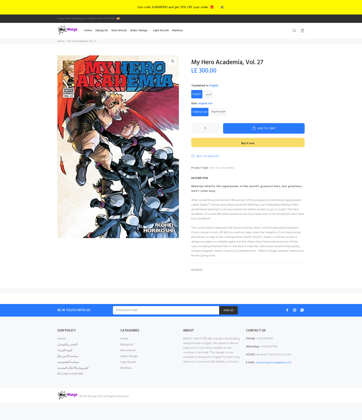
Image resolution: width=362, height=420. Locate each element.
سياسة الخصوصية (68, 362)
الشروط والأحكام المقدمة (73, 368)
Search (61, 338)
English (196, 94)
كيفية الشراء (64, 350)
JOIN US (228, 310)
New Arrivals (128, 350)
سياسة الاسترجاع (67, 356)
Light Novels (128, 362)
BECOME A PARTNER (70, 374)
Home (60, 41)
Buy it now (248, 143)
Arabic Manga (129, 356)
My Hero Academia (222, 168)
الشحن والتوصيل (67, 344)
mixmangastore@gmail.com (273, 362)
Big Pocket (218, 112)
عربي (209, 94)
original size (199, 112)
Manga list (126, 344)
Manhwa (125, 368)
